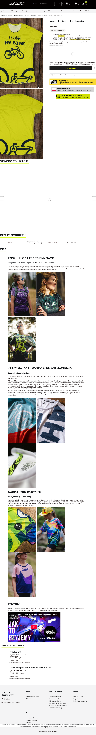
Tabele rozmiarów (55, 696)
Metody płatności (55, 701)
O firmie (28, 699)
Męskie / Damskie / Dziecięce (21, 15)
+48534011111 (13, 661)
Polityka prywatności (80, 701)
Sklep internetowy (47, 731)
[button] (63, 3)
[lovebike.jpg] (21, 53)
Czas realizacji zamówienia (58, 705)
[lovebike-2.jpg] (21, 124)
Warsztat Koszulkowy (7, 15)
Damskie (33, 15)
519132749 (7, 698)
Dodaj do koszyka (70, 68)
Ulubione (28, 722)
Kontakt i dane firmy (32, 696)
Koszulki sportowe (42, 15)
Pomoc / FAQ (54, 699)
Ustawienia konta (31, 720)
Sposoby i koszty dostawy (58, 703)
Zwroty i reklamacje (56, 708)
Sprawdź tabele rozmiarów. (17, 608)
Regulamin (76, 699)
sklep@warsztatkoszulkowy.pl (12, 702)
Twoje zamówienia (32, 718)
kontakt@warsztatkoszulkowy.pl (19, 662)
